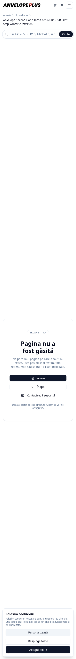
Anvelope (22, 15)
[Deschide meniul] (69, 5)
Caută (66, 34)
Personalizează (38, 632)
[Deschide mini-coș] (55, 5)
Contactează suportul (41, 395)
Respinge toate (38, 641)
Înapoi (41, 387)
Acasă (7, 15)
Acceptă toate (38, 650)
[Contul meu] (62, 5)
